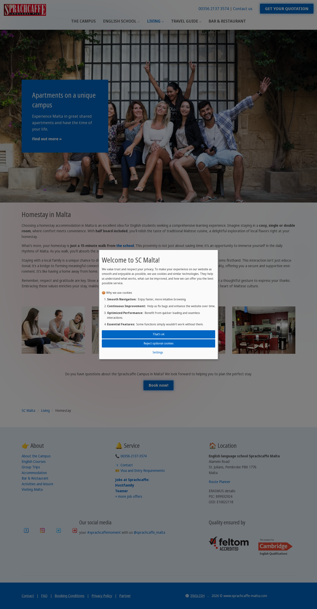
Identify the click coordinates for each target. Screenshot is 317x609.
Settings (158, 352)
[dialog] (158, 304)
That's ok (159, 334)
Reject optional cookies (159, 343)
